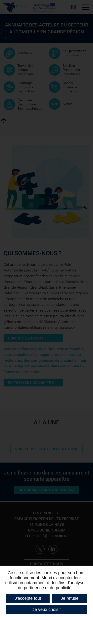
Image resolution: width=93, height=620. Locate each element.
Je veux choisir (46, 609)
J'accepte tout (28, 598)
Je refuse (69, 598)
